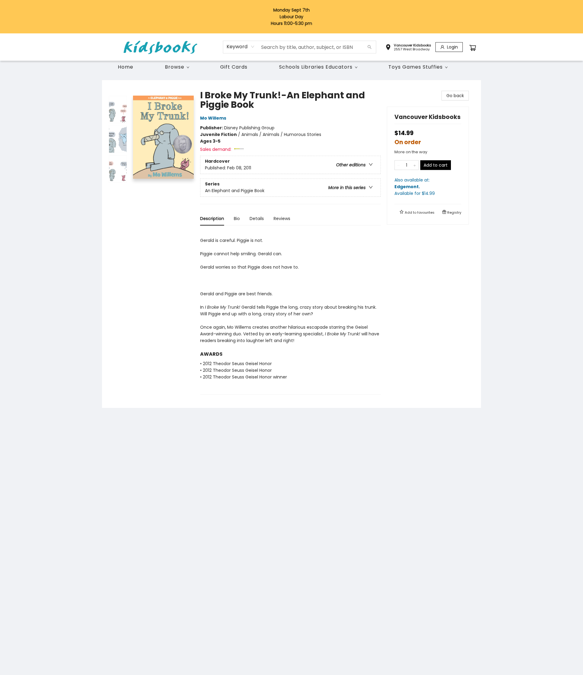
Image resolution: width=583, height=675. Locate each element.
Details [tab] (257, 218)
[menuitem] (125, 67)
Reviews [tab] (282, 218)
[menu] (291, 67)
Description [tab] (212, 218)
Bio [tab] (237, 218)
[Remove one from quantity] (398, 165)
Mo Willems (213, 118)
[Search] (369, 47)
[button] (408, 48)
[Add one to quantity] (414, 165)
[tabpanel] (290, 312)
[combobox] (240, 47)
